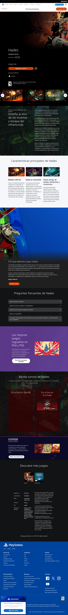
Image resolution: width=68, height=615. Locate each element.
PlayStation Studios (7, 559)
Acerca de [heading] (6, 552)
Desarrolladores (27, 584)
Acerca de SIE (6, 554)
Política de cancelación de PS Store (32, 578)
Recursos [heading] (26, 574)
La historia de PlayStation (9, 565)
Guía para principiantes (32, 9)
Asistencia (38, 4)
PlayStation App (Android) (51, 590)
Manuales (5, 588)
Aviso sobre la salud (28, 582)
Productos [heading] (27, 552)
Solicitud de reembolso (8, 586)
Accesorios (26, 4)
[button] (28, 103)
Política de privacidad (37, 612)
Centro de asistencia (8, 576)
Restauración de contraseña (9, 584)
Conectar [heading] (47, 574)
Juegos (15, 4)
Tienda (6, 4)
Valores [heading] (47, 552)
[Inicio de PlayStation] (2, 4)
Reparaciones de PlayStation (10, 582)
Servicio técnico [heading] (7, 574)
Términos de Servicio (29, 576)
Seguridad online (49, 559)
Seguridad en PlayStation (9, 578)
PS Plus (20, 4)
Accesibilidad (48, 556)
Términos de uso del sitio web (50, 612)
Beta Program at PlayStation (51, 592)
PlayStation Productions (8, 561)
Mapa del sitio (61, 612)
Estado (5, 580)
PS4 (25, 556)
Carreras (5, 556)
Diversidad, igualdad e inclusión (52, 561)
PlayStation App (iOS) (50, 588)
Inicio (4, 548)
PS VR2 (25, 559)
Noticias (32, 4)
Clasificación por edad (29, 580)
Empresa (5, 563)
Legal (30, 612)
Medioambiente (48, 554)
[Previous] (2, 95)
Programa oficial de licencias (30, 586)
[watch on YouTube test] (53, 408)
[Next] (65, 95)
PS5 (11, 4)
